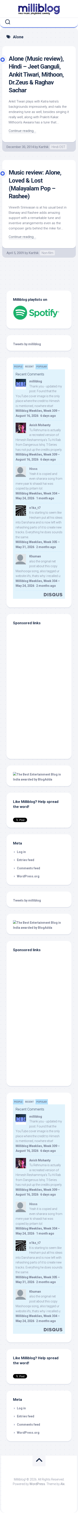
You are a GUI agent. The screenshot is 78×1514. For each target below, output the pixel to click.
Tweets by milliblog (27, 344)
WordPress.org (28, 876)
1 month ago (45, 498)
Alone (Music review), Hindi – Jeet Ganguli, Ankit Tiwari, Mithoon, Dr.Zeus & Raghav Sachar (36, 74)
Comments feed (28, 868)
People (18, 366)
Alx (62, 1484)
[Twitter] (39, 22)
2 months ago (46, 547)
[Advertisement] (40, 723)
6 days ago (48, 415)
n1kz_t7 (35, 508)
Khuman (35, 556)
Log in (21, 852)
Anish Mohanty (39, 425)
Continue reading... (22, 131)
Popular (41, 366)
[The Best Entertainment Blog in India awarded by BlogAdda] (39, 779)
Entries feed (25, 860)
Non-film (47, 253)
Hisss (33, 469)
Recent (29, 366)
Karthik (44, 147)
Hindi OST (58, 147)
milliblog (35, 381)
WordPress (37, 1484)
